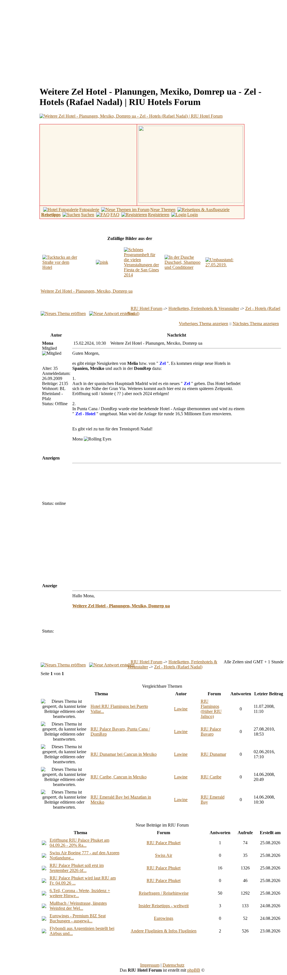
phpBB (193, 970)
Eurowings (163, 918)
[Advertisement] (49, 41)
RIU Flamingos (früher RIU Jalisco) (211, 709)
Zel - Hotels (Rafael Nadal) (178, 666)
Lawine (181, 708)
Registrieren (158, 214)
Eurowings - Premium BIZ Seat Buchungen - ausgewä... (78, 918)
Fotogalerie (89, 209)
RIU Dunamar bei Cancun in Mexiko (124, 754)
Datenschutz (173, 965)
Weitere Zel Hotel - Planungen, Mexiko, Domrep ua (87, 291)
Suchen (87, 214)
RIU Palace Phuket (163, 842)
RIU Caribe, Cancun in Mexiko (119, 777)
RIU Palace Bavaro (211, 731)
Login (192, 214)
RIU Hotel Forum (146, 308)
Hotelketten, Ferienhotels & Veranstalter (203, 308)
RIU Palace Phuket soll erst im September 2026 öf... (77, 868)
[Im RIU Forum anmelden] (190, 163)
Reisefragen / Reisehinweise (164, 893)
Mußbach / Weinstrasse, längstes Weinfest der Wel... (78, 906)
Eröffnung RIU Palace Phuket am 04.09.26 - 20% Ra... (79, 843)
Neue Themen (162, 209)
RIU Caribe (211, 777)
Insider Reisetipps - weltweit (163, 905)
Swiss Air (163, 855)
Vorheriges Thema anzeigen (203, 323)
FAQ (114, 214)
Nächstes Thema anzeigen (256, 323)
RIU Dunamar (213, 754)
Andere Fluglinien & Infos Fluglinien (163, 931)
